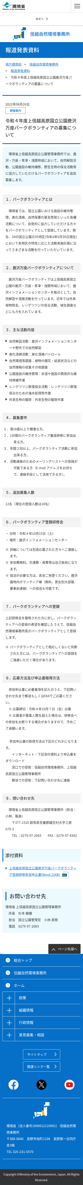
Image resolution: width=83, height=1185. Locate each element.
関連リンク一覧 (38, 1066)
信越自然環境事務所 (43, 64)
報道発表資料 (20, 70)
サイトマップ (37, 1054)
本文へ (40, 19)
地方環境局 (13, 64)
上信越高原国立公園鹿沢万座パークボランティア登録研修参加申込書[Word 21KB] (43, 871)
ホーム (19, 985)
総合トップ (23, 960)
